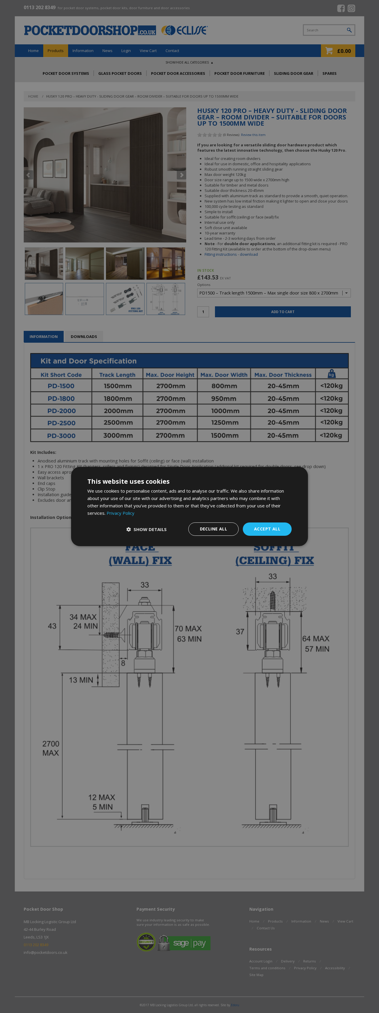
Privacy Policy (120, 513)
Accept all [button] (267, 529)
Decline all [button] (213, 529)
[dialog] (189, 506)
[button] (146, 529)
